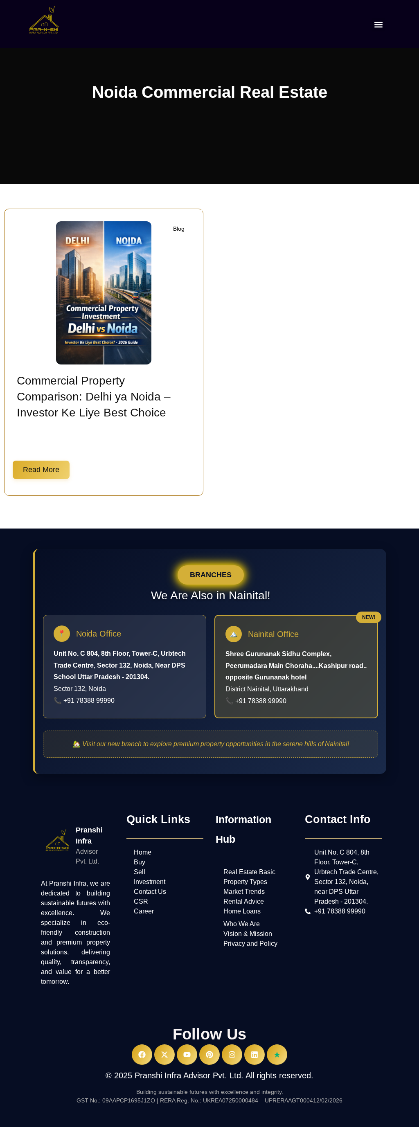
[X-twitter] (164, 1054)
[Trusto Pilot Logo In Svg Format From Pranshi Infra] (277, 1054)
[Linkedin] (254, 1054)
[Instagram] (232, 1054)
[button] (378, 24)
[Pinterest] (209, 1054)
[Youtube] (187, 1054)
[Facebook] (142, 1054)
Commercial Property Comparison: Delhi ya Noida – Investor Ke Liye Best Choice (94, 396)
